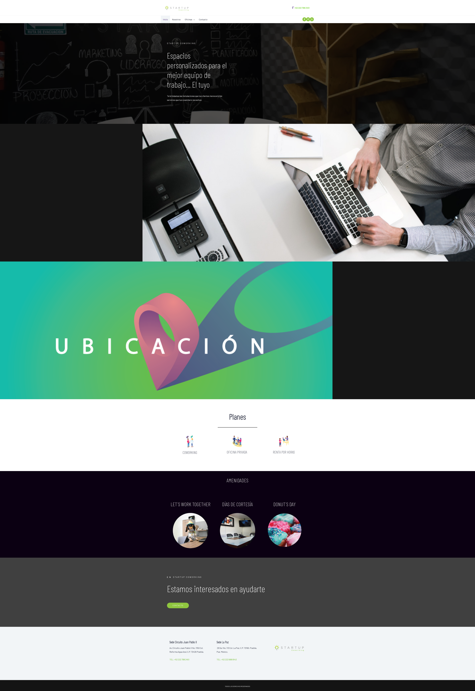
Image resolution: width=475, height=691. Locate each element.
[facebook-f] (304, 19)
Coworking (190, 452)
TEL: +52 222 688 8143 (227, 659)
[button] (178, 605)
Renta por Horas (284, 452)
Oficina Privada (237, 452)
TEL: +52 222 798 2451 (179, 659)
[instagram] (307, 19)
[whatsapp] (311, 19)
